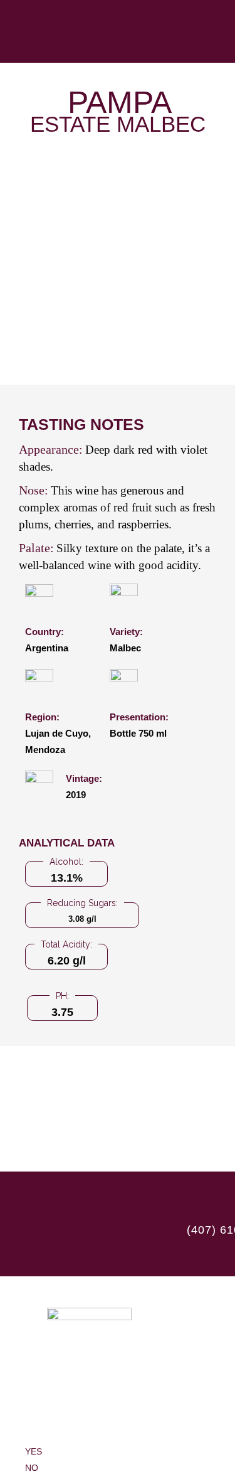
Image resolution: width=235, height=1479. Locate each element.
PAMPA (120, 102)
